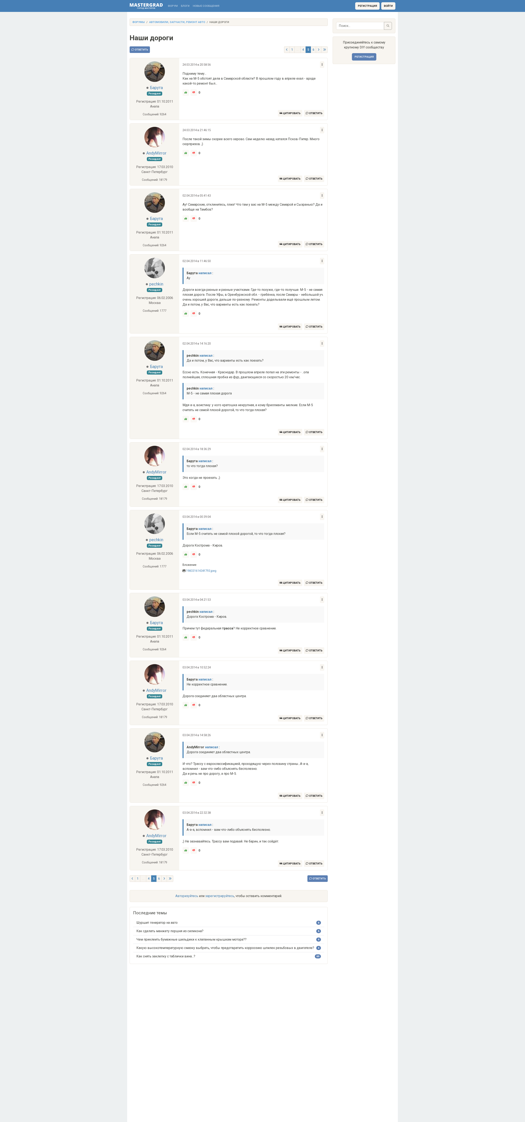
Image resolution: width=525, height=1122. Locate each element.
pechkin (156, 284)
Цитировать (291, 113)
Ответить (141, 49)
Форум (173, 5)
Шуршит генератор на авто (157, 923)
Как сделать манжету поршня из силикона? (169, 931)
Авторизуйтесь (186, 896)
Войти (388, 5)
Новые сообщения (206, 5)
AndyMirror (156, 153)
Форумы (138, 22)
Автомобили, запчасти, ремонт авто (177, 22)
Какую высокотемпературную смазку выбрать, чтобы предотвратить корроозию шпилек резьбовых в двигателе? (225, 948)
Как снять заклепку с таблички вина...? (165, 956)
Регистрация (367, 5)
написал (205, 273)
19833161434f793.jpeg (201, 570)
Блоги (185, 5)
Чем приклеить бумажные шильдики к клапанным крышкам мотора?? (191, 939)
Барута (156, 87)
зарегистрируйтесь (219, 896)
